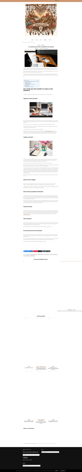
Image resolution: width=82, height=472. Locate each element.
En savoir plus (63, 470)
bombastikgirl (36, 48)
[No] (81, 470)
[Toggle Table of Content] (38, 80)
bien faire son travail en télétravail (34, 254)
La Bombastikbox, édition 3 (29, 367)
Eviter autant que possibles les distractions (29, 84)
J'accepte (56, 470)
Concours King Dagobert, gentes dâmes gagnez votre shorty (53, 421)
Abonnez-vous (25, 457)
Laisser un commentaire (45, 48)
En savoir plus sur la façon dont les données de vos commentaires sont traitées (46, 443)
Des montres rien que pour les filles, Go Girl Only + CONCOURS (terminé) (41, 422)
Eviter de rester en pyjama (28, 83)
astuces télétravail (28, 254)
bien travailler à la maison (46, 254)
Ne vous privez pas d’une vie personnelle (29, 86)
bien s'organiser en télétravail (40, 254)
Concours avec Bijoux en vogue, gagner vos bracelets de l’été (29, 421)
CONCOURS (29, 366)
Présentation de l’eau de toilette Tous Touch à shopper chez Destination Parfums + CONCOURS (41, 368)
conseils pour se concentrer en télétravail (53, 254)
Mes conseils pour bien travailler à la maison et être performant (31, 81)
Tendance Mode (41, 420)
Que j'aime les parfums (42, 366)
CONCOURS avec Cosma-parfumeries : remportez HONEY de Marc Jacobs (53, 368)
